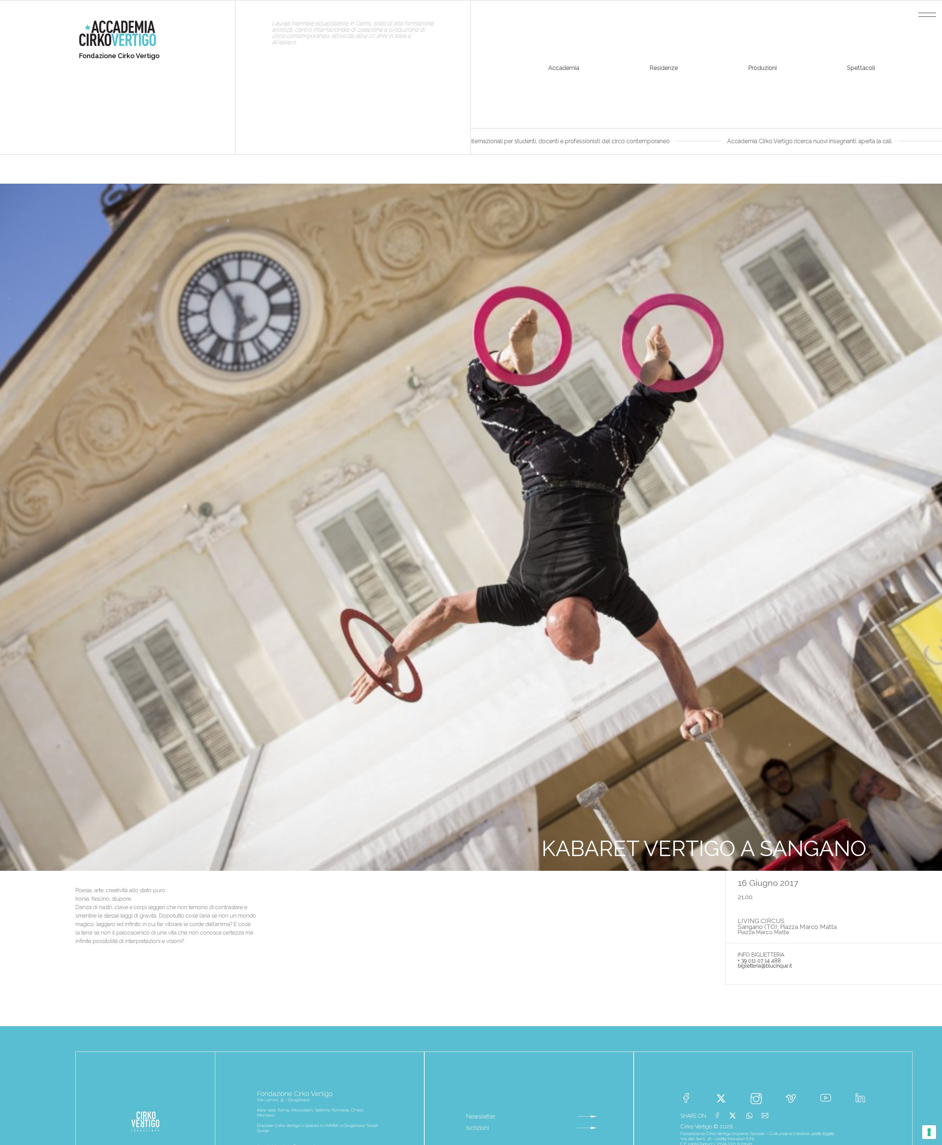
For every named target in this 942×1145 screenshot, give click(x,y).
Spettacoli (861, 67)
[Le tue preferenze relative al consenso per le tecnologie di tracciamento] (929, 1132)
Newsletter (480, 1116)
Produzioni (762, 67)
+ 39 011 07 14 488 (759, 961)
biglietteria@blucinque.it (765, 966)
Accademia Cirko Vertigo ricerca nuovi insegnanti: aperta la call (695, 141)
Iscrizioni (477, 1128)
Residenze (663, 67)
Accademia (563, 67)
